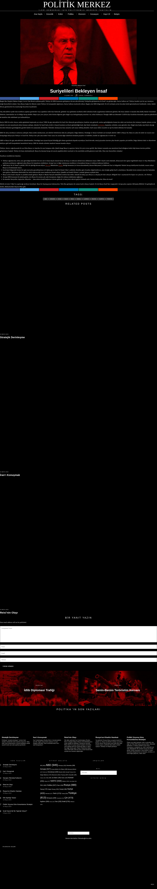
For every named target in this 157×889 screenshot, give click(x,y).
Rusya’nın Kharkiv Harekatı (107, 737)
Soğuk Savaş (53, 789)
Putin (60, 785)
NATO (56, 781)
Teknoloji (49, 793)
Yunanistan (60, 798)
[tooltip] (146, 6)
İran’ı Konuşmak (10, 475)
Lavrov (86, 199)
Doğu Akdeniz (46, 775)
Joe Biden (56, 777)
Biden (64, 769)
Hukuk (43, 777)
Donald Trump (71, 772)
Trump (64, 793)
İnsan (52, 801)
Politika (78, 87)
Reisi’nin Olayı (9, 612)
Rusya (94, 199)
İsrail (79, 199)
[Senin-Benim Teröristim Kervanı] (118, 688)
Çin (69, 798)
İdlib (66, 199)
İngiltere (44, 801)
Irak (48, 777)
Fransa (64, 775)
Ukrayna (51, 798)
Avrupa (52, 199)
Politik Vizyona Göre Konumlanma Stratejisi (136, 738)
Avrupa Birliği (56, 769)
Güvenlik (73, 775)
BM (45, 772)
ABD (45, 199)
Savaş (43, 789)
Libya (47, 781)
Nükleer (65, 781)
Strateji (63, 789)
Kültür (64, 777)
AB (42, 765)
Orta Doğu (73, 781)
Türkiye (109, 199)
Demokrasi (53, 772)
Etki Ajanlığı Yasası (9, 798)
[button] (114, 773)
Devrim (47, 165)
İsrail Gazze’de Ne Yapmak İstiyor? (15, 811)
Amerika (71, 765)
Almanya (62, 765)
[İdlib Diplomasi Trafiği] (39, 688)
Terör (57, 793)
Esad (59, 199)
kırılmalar (101, 125)
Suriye (101, 199)
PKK (43, 785)
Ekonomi (56, 775)
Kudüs (61, 165)
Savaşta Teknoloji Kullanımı (12, 778)
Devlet (62, 772)
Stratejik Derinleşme (12, 337)
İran (72, 199)
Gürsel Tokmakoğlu (86, 95)
